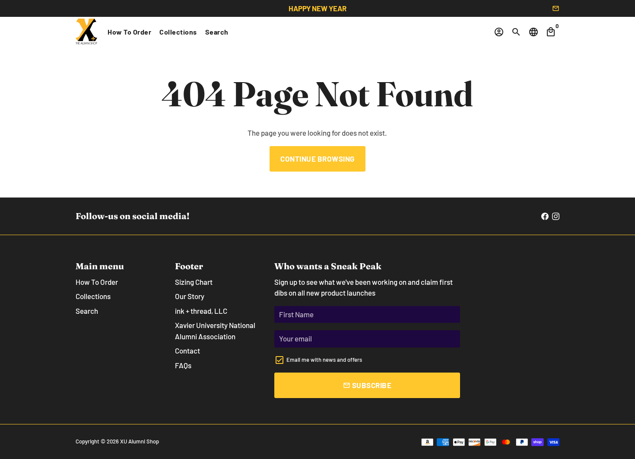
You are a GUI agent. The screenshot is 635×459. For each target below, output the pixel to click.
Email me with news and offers (324, 359)
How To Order (129, 32)
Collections (178, 32)
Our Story (189, 296)
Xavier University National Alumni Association (215, 331)
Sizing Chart (194, 281)
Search (217, 32)
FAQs (183, 365)
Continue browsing (317, 158)
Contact (187, 350)
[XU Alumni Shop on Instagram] (555, 215)
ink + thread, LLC (201, 310)
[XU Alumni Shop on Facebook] (545, 215)
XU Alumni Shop (139, 441)
